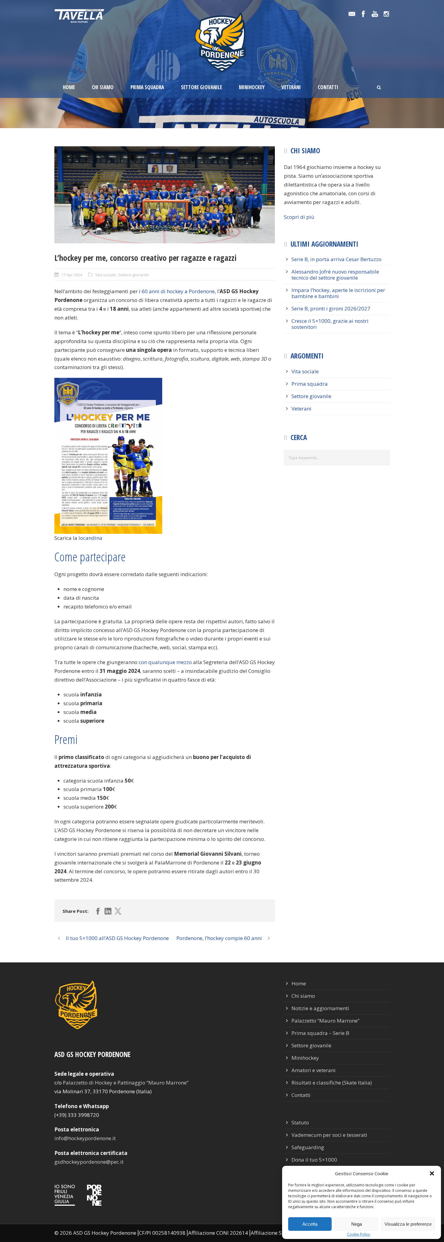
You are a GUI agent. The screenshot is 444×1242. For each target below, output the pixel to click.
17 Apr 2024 (71, 274)
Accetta (309, 1224)
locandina (90, 537)
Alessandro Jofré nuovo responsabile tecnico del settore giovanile (335, 274)
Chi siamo (103, 87)
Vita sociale (105, 274)
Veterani (291, 87)
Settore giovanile (201, 87)
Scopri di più (299, 216)
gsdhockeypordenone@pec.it (89, 1161)
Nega (356, 1224)
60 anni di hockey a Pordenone (178, 291)
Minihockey (252, 87)
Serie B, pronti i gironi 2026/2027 (330, 308)
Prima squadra (147, 87)
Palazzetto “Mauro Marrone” (325, 1020)
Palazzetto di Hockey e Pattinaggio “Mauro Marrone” (125, 1082)
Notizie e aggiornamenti (320, 1008)
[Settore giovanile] (164, 194)
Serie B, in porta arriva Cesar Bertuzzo (336, 259)
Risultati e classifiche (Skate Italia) (331, 1082)
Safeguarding (307, 1147)
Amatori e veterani (313, 1070)
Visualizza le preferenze (408, 1224)
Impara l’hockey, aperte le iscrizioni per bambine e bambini (338, 293)
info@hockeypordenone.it (85, 1138)
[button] (432, 1173)
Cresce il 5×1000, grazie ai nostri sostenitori (329, 323)
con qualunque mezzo (165, 662)
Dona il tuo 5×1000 (314, 1159)
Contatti (328, 87)
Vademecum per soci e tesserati (329, 1134)
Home (69, 87)
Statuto (300, 1122)
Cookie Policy (358, 1234)
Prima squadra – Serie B (320, 1033)
